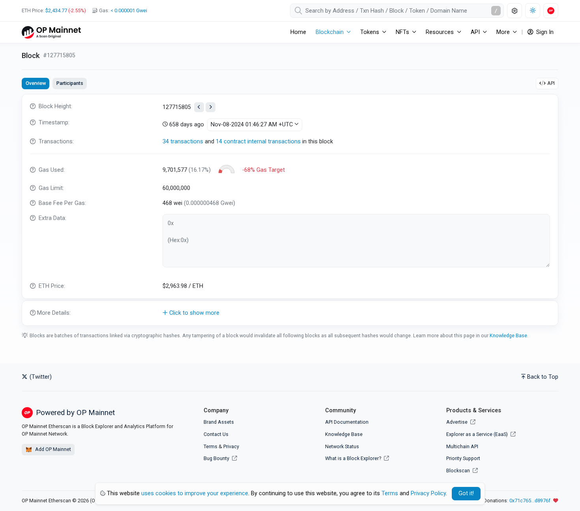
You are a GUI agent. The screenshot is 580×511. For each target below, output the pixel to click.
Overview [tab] (36, 83)
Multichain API (462, 446)
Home (298, 32)
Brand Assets (219, 422)
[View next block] (210, 107)
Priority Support (463, 458)
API (551, 83)
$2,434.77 (56, 10)
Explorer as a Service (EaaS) (477, 434)
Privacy (231, 446)
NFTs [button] (402, 32)
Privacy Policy (428, 493)
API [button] (475, 32)
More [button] (503, 32)
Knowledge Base (508, 335)
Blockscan (458, 470)
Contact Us (216, 434)
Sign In (544, 32)
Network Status (342, 446)
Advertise (457, 422)
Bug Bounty (216, 458)
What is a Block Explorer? (353, 458)
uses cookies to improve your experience (194, 493)
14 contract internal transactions (258, 141)
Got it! (466, 493)
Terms (210, 446)
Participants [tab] (69, 83)
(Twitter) (40, 377)
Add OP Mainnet (52, 449)
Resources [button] (440, 32)
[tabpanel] (290, 210)
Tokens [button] (369, 32)
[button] (290, 313)
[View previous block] (199, 107)
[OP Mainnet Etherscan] (51, 32)
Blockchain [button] (330, 32)
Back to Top (542, 377)
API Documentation (347, 422)
